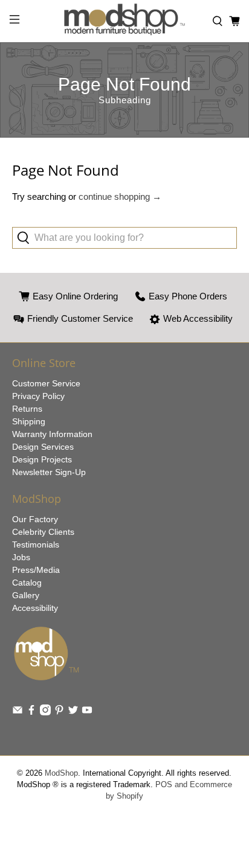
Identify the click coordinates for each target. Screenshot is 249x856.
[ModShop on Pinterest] (59, 712)
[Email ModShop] (17, 712)
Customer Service (46, 383)
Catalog (27, 582)
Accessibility (35, 608)
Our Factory (35, 519)
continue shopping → (120, 196)
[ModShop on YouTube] (87, 712)
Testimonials (35, 544)
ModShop (61, 773)
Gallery (25, 595)
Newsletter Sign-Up (49, 472)
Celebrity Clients (43, 532)
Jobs (21, 557)
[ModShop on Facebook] (31, 712)
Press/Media (36, 570)
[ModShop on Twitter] (73, 712)
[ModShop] (124, 21)
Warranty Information (52, 434)
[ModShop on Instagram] (45, 712)
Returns (27, 409)
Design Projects (42, 459)
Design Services (43, 447)
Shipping (28, 421)
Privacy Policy (38, 396)
